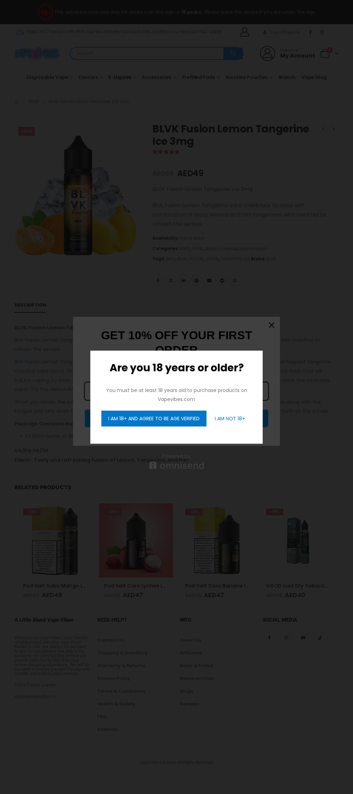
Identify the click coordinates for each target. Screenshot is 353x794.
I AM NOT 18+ (230, 418)
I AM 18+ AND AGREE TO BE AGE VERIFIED (154, 418)
